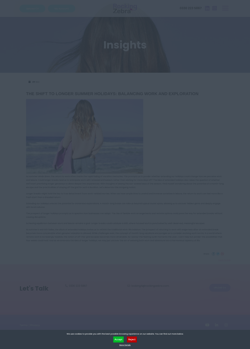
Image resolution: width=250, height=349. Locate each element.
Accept (118, 339)
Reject (132, 339)
